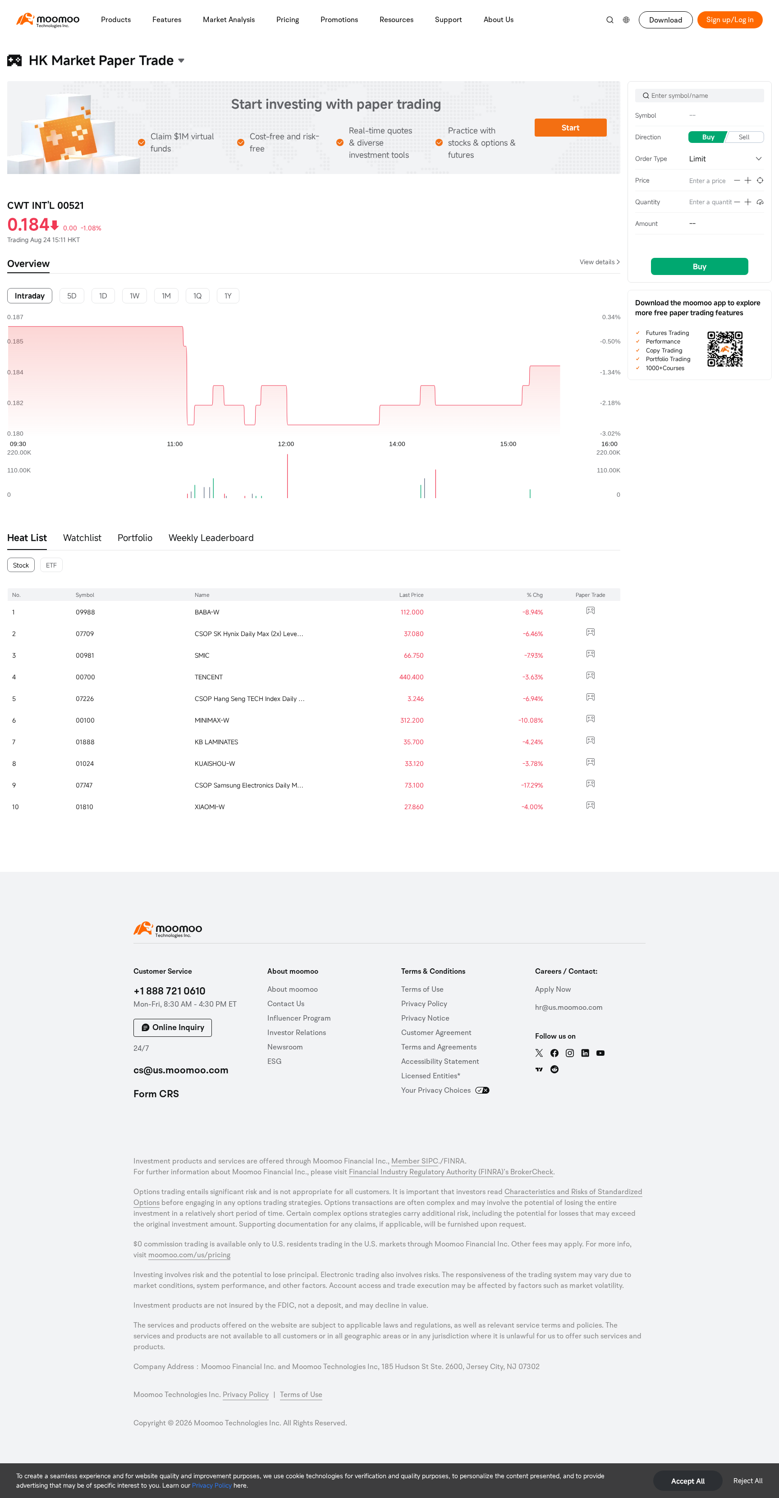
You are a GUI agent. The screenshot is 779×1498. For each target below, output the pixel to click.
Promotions (339, 20)
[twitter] (539, 1053)
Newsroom (285, 1047)
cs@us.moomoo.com (181, 1070)
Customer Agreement (436, 1033)
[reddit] (554, 1069)
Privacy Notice (425, 1018)
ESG (274, 1062)
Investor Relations (296, 1033)
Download (666, 20)
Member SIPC (414, 1161)
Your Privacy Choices (436, 1090)
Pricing (287, 20)
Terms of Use (422, 989)
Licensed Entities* (430, 1076)
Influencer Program (299, 1018)
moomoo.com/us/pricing (189, 1255)
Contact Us (285, 1004)
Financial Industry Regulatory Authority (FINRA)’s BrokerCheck (451, 1172)
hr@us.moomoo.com (569, 1007)
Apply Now (553, 989)
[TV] (539, 1069)
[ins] (570, 1053)
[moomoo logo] (47, 19)
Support (448, 20)
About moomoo (292, 989)
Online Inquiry (178, 1027)
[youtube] (600, 1053)
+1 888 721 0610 (169, 991)
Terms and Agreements (439, 1047)
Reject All (748, 1480)
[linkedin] (585, 1053)
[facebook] (554, 1053)
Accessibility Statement (440, 1062)
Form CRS (156, 1094)
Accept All (688, 1480)
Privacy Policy (212, 1485)
